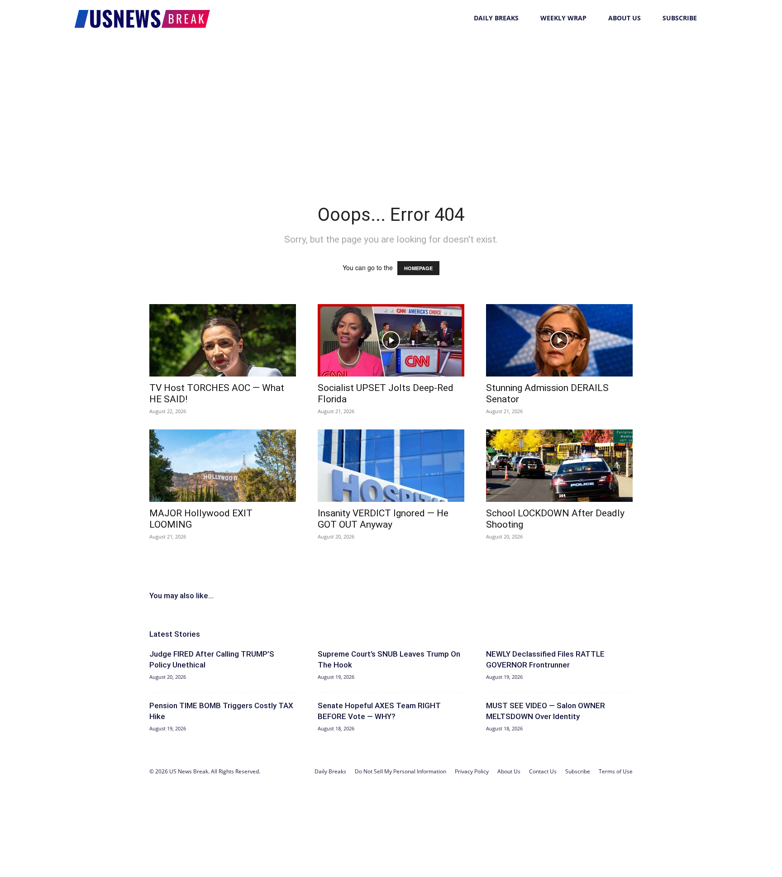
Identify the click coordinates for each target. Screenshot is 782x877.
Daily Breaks (496, 18)
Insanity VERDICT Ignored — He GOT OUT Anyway (383, 519)
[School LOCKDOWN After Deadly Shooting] (559, 465)
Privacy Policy (472, 771)
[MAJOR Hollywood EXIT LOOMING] (222, 465)
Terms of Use (616, 771)
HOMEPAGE (418, 268)
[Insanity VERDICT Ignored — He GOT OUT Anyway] (391, 465)
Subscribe (680, 18)
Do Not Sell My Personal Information (400, 771)
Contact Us (543, 771)
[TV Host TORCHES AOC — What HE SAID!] (222, 340)
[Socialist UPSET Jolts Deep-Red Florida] (391, 340)
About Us (624, 18)
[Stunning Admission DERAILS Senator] (559, 340)
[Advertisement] (391, 104)
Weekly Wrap (563, 18)
